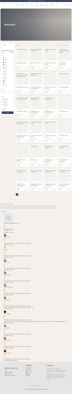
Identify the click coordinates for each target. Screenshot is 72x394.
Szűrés (7, 112)
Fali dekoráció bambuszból (22, 87)
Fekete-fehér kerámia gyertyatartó (63, 160)
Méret (3, 89)
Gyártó (3, 96)
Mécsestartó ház (34, 159)
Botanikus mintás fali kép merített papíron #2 (50, 185)
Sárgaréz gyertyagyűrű (21, 62)
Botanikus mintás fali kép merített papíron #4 (36, 185)
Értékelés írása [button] (7, 230)
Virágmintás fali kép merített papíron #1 (49, 112)
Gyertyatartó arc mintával (22, 111)
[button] (27, 68)
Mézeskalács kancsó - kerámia (21, 160)
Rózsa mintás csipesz (64, 111)
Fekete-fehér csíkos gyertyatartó (49, 160)
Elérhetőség (4, 109)
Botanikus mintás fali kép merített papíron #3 (36, 88)
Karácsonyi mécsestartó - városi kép (50, 88)
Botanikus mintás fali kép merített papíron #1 (64, 185)
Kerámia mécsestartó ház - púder (36, 136)
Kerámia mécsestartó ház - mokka (50, 63)
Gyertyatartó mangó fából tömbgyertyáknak (22, 136)
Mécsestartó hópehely (63, 87)
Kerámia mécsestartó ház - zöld (50, 136)
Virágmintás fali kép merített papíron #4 (21, 185)
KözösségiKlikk (38, 385)
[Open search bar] (64, 5)
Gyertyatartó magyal (63, 135)
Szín (2, 55)
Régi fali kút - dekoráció (36, 62)
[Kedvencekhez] (25, 68)
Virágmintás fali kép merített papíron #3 (35, 112)
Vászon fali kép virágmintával (62, 63)
